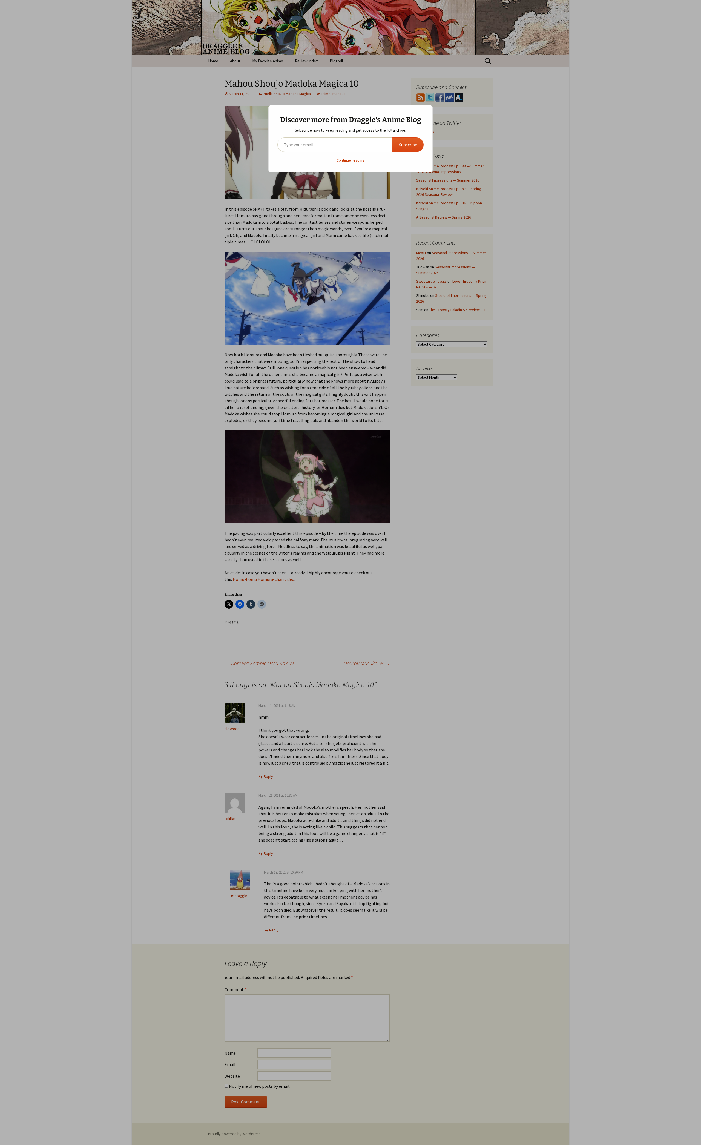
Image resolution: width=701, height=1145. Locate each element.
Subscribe (408, 144)
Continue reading (350, 160)
